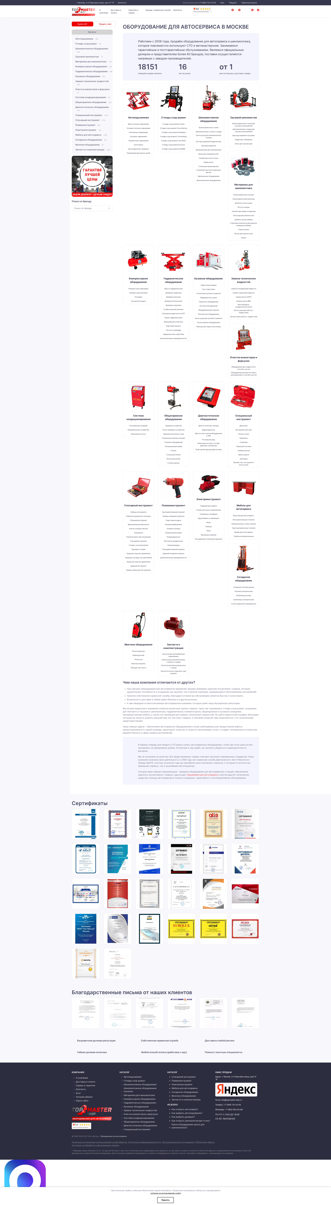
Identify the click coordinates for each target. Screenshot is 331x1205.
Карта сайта (82, 1100)
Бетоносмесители (173, 459)
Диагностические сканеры (208, 426)
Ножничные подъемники (138, 132)
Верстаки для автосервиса (243, 516)
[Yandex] (236, 1089)
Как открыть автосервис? (185, 1109)
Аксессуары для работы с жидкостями (243, 311)
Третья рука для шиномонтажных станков (208, 136)
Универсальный (244, 450)
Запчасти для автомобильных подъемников (173, 655)
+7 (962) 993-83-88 (234, 1109)
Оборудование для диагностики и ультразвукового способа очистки (244, 374)
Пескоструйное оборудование (208, 322)
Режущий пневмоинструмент (173, 549)
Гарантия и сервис (133, 11)
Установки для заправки (138, 426)
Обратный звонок (249, 3)
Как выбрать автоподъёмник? (187, 1113)
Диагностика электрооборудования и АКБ (208, 434)
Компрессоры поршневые (138, 289)
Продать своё (105, 24)
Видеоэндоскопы (208, 430)
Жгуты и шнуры (244, 207)
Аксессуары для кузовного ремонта (208, 318)
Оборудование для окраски (208, 310)
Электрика (244, 459)
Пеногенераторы (138, 651)
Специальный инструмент (91, 115)
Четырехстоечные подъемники (138, 128)
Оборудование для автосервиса (113, 1136)
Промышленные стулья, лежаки (243, 524)
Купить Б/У (82, 24)
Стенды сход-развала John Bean (173, 141)
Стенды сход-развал (88, 43)
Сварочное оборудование (208, 302)
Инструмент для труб (244, 430)
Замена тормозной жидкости (244, 293)
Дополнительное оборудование (208, 180)
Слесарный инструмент (90, 120)
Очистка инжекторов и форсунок (92, 91)
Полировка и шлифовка (208, 514)
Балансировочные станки (208, 127)
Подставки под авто (173, 326)
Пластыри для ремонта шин (243, 215)
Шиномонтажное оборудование (91, 50)
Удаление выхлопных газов (173, 434)
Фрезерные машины (208, 535)
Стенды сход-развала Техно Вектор (173, 128)
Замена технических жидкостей (92, 82)
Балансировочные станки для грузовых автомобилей (243, 125)
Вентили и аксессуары (243, 203)
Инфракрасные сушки (208, 298)
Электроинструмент (88, 130)
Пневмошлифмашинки (173, 524)
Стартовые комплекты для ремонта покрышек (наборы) (243, 224)
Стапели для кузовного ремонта (208, 293)
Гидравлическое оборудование (93, 71)
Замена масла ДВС (243, 301)
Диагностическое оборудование (92, 108)
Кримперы (244, 438)
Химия (243, 238)
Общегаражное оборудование (93, 102)
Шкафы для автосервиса (243, 532)
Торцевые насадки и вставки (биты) (138, 558)
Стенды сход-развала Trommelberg (173, 136)
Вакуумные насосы (138, 434)
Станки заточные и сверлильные (208, 510)
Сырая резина (243, 229)
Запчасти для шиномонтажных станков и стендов (173, 661)
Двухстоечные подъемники (138, 124)
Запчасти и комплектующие (92, 149)
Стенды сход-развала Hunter (174, 124)
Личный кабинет (84, 1097)
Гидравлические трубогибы (173, 334)
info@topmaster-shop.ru (231, 1100)
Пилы (208, 531)
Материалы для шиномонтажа (93, 61)
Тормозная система (243, 446)
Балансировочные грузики (244, 195)
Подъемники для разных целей (138, 153)
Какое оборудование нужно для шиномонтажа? (188, 1126)
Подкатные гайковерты (243, 140)
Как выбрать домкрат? (183, 1117)
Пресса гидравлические (173, 289)
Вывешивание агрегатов (173, 322)
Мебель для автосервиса (91, 135)
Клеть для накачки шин (243, 144)
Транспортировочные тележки (243, 528)
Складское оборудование (91, 139)
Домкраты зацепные (173, 305)
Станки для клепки (173, 455)
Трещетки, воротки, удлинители (138, 553)
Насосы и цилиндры (173, 330)
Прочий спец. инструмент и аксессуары (243, 463)
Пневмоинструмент (87, 125)
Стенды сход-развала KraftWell (173, 149)
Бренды (149, 10)
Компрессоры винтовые (138, 293)
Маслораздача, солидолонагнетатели (243, 306)
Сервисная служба (162, 10)
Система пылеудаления (209, 306)
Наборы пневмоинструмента (173, 516)
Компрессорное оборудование (93, 66)
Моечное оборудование (89, 144)
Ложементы (138, 533)
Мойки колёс (208, 162)
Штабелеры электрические (243, 600)
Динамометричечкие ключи (138, 524)
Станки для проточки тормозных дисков (208, 171)
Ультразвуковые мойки (173, 446)
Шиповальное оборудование (208, 176)
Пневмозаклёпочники (173, 533)
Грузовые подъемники (138, 136)
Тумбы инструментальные (244, 536)
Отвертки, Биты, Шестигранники (138, 537)
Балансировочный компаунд (243, 199)
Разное (173, 450)
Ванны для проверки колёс (208, 154)
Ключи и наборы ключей (138, 529)
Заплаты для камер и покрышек (244, 211)
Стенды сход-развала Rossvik (173, 145)
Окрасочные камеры (208, 285)
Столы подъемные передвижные (243, 604)
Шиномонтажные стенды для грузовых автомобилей (244, 130)
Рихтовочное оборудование (208, 314)
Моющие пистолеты (138, 668)
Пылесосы (138, 659)
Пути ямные (138, 145)
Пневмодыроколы (173, 537)
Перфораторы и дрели (208, 506)
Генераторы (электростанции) (173, 438)
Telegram (233, 3)
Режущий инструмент (138, 541)
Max (222, 3)
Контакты (121, 3)
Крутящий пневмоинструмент (173, 512)
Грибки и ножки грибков (244, 220)
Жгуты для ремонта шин (243, 234)
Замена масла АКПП (243, 297)
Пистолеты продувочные (173, 541)
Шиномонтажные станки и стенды (208, 132)
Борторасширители (208, 146)
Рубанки (208, 527)
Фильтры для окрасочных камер (208, 327)
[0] (255, 10)
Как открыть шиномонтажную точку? (191, 1120)
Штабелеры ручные (243, 595)
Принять (165, 1200)
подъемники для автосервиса (202, 774)
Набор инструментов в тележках (138, 516)
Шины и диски (243, 455)
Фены (208, 522)
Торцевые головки (138, 549)
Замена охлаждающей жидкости (243, 289)
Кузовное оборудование (90, 76)
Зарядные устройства (173, 426)
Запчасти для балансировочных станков (173, 666)
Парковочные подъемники (138, 141)
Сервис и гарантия (85, 1085)
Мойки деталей (138, 655)
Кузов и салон (243, 434)
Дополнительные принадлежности (173, 338)
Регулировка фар (208, 440)
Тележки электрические (243, 591)
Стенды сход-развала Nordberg (173, 132)
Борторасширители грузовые (243, 135)
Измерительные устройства (138, 430)
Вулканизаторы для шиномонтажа (208, 150)
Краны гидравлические (173, 318)
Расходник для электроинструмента (208, 539)
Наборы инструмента (138, 512)
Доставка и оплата (116, 11)
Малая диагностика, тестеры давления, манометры (209, 444)
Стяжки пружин (173, 463)
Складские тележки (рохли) (243, 587)
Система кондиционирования (92, 97)
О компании (103, 11)
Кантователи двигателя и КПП (173, 313)
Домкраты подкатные (174, 293)
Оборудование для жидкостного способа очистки (243, 368)
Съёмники (243, 442)
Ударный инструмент (138, 566)
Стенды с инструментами (138, 545)
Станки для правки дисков (209, 166)
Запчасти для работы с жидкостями (243, 317)
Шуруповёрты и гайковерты (208, 518)
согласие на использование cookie (165, 1193)
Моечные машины (138, 664)
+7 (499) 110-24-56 (207, 3)
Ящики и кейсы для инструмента (138, 570)
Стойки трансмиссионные (173, 309)
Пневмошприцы (173, 545)
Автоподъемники (86, 38)
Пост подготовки (208, 289)
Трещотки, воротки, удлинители (138, 562)
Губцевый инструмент (138, 520)
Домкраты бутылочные (173, 301)
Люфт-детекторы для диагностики (208, 449)
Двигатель (244, 426)
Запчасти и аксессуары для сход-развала (173, 672)
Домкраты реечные (173, 297)
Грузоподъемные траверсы (138, 149)
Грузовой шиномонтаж (89, 56)
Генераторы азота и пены (208, 158)
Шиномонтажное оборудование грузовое (140, 1090)
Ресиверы (138, 297)
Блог (78, 1093)
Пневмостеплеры (173, 529)
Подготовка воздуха (173, 520)
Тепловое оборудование (173, 442)
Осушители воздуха (138, 301)
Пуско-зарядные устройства (174, 430)
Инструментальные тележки (243, 520)
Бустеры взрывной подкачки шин (208, 141)
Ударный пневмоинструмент (173, 553)
